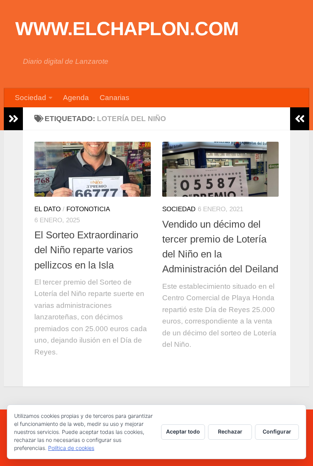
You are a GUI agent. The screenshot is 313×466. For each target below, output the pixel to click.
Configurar (277, 431)
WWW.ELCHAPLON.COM (127, 28)
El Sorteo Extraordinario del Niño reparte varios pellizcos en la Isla (86, 250)
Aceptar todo (183, 431)
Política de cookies (71, 448)
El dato (47, 209)
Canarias (114, 98)
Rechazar (230, 431)
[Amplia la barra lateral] (13, 118)
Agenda (76, 98)
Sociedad (30, 98)
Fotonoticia (88, 209)
